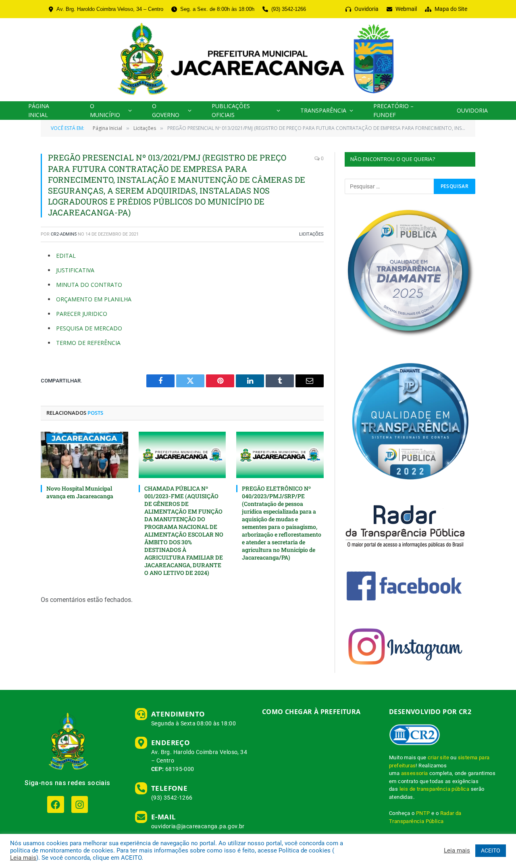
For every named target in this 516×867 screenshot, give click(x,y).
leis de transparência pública (434, 789)
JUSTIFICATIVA (75, 270)
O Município (105, 110)
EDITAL (66, 255)
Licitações (311, 234)
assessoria (414, 773)
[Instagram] (79, 804)
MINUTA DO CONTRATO (89, 284)
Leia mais (23, 857)
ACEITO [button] (490, 850)
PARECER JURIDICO (81, 314)
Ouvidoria (472, 110)
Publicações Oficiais (231, 110)
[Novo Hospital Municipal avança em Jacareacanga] (84, 455)
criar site (438, 757)
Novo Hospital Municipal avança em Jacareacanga (79, 492)
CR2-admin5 (64, 234)
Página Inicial (38, 110)
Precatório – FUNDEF (393, 110)
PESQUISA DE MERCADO (89, 328)
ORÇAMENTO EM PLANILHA (93, 299)
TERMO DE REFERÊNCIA (88, 343)
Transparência (323, 110)
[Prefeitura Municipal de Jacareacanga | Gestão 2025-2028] (258, 59)
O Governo (165, 110)
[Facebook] (55, 804)
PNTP (423, 813)
